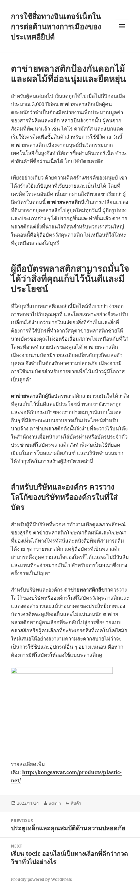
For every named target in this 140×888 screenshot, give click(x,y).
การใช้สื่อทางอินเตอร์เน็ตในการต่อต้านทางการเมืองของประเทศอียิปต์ (56, 26)
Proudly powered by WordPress (41, 879)
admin (55, 803)
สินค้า (76, 803)
